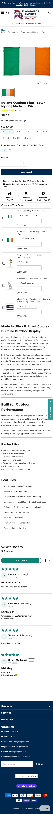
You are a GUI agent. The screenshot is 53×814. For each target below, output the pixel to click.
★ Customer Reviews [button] (51, 409)
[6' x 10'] (6, 141)
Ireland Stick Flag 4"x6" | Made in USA (32, 211)
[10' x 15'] (27, 141)
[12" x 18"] (7, 134)
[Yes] (11, 153)
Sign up (39, 763)
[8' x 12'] (17, 141)
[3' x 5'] (27, 134)
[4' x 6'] (36, 134)
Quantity (4, 157)
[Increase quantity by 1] (23, 163)
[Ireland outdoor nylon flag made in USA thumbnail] (7, 92)
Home (3, 30)
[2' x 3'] (18, 134)
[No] (4, 153)
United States (25, 776)
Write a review (20, 560)
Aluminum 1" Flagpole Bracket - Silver (32, 278)
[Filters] (43, 560)
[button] (7, 110)
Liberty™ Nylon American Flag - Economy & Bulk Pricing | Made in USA (34, 300)
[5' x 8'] (45, 134)
